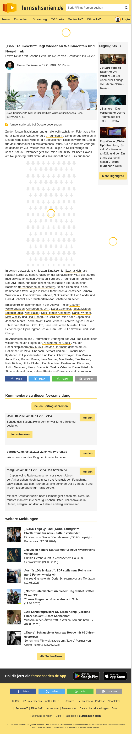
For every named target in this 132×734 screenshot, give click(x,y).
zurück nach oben (90, 715)
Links (59, 715)
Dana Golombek (61, 308)
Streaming (40, 19)
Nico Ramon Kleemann (55, 312)
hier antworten (20, 434)
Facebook (70, 715)
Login (126, 19)
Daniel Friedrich (82, 367)
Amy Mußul (35, 347)
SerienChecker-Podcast (91, 701)
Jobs (114, 708)
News (6, 19)
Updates (69, 701)
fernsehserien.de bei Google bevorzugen (36, 124)
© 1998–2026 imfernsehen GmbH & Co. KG (37, 701)
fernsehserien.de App (48, 676)
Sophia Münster (67, 325)
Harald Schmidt (15, 299)
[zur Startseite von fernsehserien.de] (9, 8)
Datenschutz (69, 708)
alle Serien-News (51, 656)
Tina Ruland (82, 359)
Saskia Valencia (60, 367)
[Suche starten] (126, 7)
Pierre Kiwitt (34, 321)
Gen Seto (56, 329)
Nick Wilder (61, 295)
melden (87, 417)
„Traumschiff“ (54, 135)
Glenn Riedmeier (27, 65)
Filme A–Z (94, 19)
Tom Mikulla (83, 355)
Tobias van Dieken (17, 325)
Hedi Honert (35, 317)
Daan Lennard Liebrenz (59, 321)
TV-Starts (57, 19)
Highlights (108, 46)
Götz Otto (37, 325)
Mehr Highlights (113, 176)
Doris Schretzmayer (61, 355)
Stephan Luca (14, 312)
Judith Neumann (15, 367)
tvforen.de (60, 451)
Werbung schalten (42, 715)
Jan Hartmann (58, 347)
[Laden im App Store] (115, 676)
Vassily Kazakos (69, 371)
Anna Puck (12, 359)
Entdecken (21, 19)
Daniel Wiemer (81, 312)
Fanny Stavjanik (38, 367)
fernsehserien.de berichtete (36, 287)
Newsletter (114, 701)
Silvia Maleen (82, 308)
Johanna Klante (15, 321)
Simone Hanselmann (18, 371)
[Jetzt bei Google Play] (86, 676)
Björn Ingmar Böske (36, 329)
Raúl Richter (13, 363)
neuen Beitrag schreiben (51, 406)
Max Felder (66, 359)
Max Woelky (13, 317)
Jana (48, 325)
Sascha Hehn (73, 270)
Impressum (52, 708)
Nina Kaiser (32, 312)
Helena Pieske (43, 371)
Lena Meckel (49, 359)
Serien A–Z (75, 19)
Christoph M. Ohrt (37, 308)
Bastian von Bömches (75, 363)
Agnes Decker (84, 321)
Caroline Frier (50, 363)
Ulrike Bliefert (31, 363)
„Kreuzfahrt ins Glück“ (56, 342)
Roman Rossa (30, 359)
